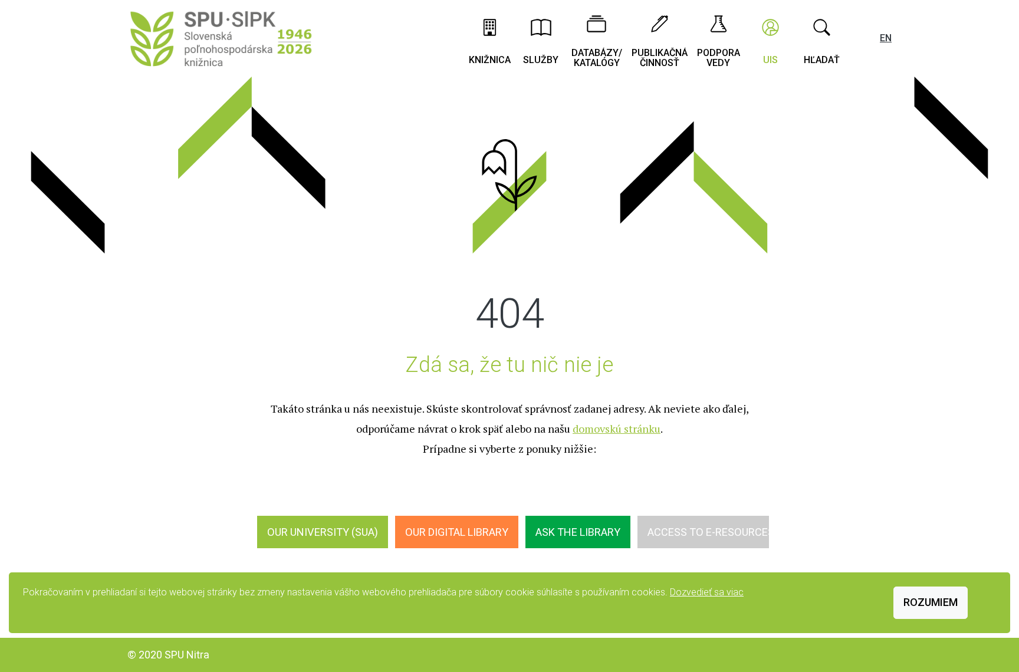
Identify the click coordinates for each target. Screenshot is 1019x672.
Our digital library (456, 532)
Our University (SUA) (322, 532)
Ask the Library (577, 532)
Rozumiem (930, 602)
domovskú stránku (616, 428)
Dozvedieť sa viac (707, 592)
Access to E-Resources (710, 532)
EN (886, 38)
